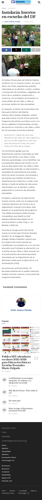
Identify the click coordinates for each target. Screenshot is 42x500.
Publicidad (6, 475)
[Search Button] (39, 2)
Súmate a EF (7, 481)
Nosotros (5, 469)
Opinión (5, 448)
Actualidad (11, 8)
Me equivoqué (15, 401)
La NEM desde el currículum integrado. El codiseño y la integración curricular (21, 380)
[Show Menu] (3, 2)
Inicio (4, 445)
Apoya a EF (6, 478)
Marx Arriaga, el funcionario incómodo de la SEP (21, 409)
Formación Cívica (9, 457)
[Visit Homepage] (21, 2)
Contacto (5, 472)
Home (4, 8)
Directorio (6, 466)
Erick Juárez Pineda (12, 22)
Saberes (5, 454)
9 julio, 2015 (28, 22)
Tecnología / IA (8, 460)
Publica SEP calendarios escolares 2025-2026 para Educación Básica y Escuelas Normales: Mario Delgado (16, 362)
